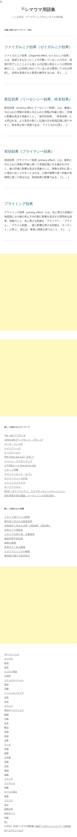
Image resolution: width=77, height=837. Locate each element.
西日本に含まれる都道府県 (18, 521)
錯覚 (6, 796)
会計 (6, 805)
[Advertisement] (38, 292)
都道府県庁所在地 (13, 538)
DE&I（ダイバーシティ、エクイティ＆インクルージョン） (35, 491)
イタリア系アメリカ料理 (17, 517)
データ (7, 744)
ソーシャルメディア (14, 693)
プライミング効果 (18, 204)
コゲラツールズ (15, 830)
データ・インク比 (13, 444)
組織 (6, 774)
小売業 (7, 757)
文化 (6, 701)
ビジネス (8, 659)
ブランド (8, 800)
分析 (6, 697)
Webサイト (9, 813)
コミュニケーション (14, 680)
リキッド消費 (11, 470)
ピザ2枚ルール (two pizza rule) (20, 465)
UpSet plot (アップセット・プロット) (23, 439)
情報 (6, 817)
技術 (6, 736)
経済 (6, 663)
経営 (6, 667)
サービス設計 (10, 792)
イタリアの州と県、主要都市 (19, 534)
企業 (6, 740)
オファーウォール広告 (16, 478)
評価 (6, 749)
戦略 (6, 787)
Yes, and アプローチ (15, 435)
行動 (6, 719)
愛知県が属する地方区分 (17, 555)
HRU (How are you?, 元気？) (19, 457)
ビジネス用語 (10, 671)
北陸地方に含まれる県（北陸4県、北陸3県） (27, 525)
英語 (6, 684)
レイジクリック (12, 448)
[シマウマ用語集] (38, 9)
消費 (6, 689)
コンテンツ (9, 783)
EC (5, 822)
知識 (37, 826)
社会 (6, 723)
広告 (6, 766)
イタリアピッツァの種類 (17, 551)
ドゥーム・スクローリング (18, 461)
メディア (8, 779)
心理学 (7, 676)
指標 (6, 714)
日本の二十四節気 (13, 530)
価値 (6, 770)
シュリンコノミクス (14, 482)
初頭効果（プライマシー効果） (29, 151)
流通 (6, 762)
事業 (6, 753)
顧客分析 (8, 809)
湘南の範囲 (10, 543)
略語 (6, 727)
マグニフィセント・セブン (18, 474)
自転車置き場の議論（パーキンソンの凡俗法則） (30, 495)
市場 (6, 732)
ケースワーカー (12, 452)
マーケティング (11, 654)
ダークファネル (12, 487)
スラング (8, 706)
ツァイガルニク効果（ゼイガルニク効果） (38, 47)
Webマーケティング (14, 710)
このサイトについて (51, 826)
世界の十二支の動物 (14, 547)
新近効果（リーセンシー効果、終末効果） (38, 99)
